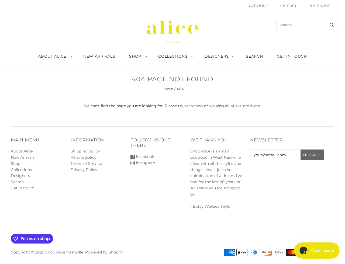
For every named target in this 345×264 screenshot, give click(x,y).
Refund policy (83, 157)
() (288, 6)
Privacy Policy (84, 169)
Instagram (145, 162)
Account (258, 6)
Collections (173, 56)
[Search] (331, 25)
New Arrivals (99, 56)
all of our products (242, 105)
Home (167, 88)
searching (193, 105)
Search (254, 56)
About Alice (52, 56)
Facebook (144, 156)
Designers (217, 56)
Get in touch (292, 56)
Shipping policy (85, 151)
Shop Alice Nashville (64, 252)
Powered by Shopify (104, 252)
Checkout (319, 6)
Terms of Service (86, 163)
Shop (135, 56)
